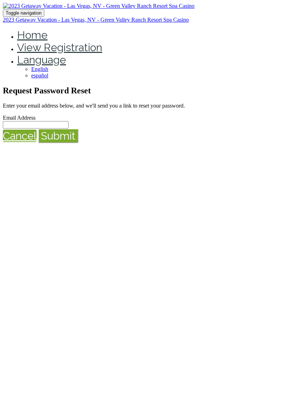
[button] (20, 136)
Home (32, 35)
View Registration (59, 47)
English (39, 69)
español (39, 75)
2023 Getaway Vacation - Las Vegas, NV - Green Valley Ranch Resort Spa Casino (96, 20)
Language (41, 60)
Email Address (19, 118)
